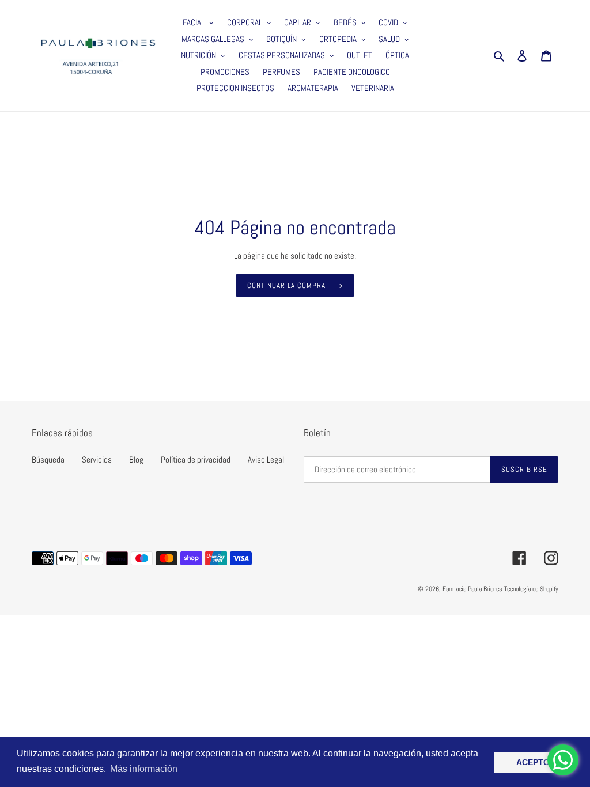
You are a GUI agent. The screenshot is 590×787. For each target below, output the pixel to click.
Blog (136, 459)
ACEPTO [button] (533, 762)
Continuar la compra (286, 285)
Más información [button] (143, 769)
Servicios (97, 459)
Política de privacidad (195, 459)
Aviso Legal (266, 459)
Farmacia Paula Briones (472, 588)
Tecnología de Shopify (531, 588)
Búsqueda (48, 459)
